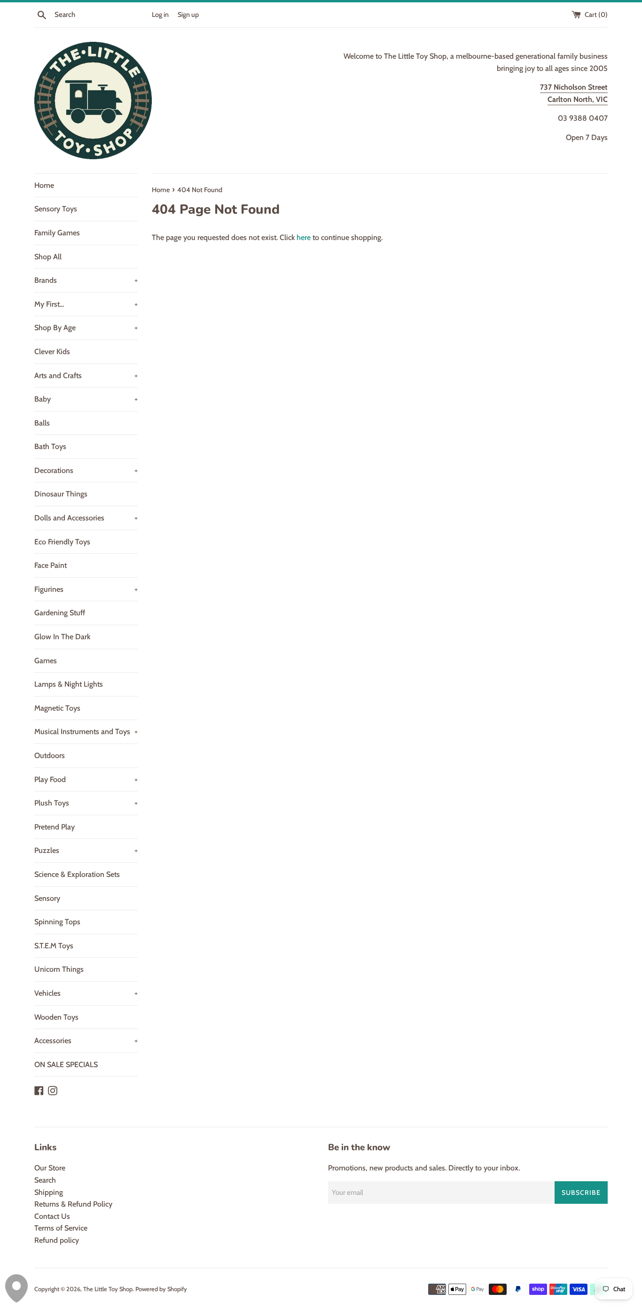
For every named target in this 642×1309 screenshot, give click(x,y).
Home (44, 185)
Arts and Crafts (86, 375)
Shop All (48, 256)
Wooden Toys (56, 1017)
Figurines (86, 589)
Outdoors (49, 755)
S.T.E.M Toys (53, 945)
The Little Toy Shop (108, 1289)
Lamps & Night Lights (68, 684)
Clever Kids (52, 351)
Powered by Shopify (161, 1289)
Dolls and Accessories (86, 517)
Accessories (86, 1040)
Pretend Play (54, 826)
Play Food (86, 779)
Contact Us (52, 1216)
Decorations (86, 470)
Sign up (188, 14)
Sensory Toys (55, 208)
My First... (86, 304)
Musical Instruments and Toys (86, 731)
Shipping (48, 1192)
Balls (42, 422)
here (304, 237)
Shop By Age (86, 327)
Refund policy (56, 1240)
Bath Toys (50, 446)
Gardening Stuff (59, 612)
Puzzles (86, 850)
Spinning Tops (57, 921)
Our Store (49, 1167)
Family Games (57, 232)
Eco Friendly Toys (62, 541)
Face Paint (50, 565)
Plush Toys (86, 802)
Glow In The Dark (62, 636)
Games (45, 660)
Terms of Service (60, 1228)
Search (45, 1180)
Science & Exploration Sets (77, 874)
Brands (86, 280)
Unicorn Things (59, 969)
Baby (86, 399)
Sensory (47, 898)
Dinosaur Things (60, 493)
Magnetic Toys (57, 708)
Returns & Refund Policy (73, 1204)
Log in (160, 14)
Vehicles (86, 993)
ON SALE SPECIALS (66, 1064)
